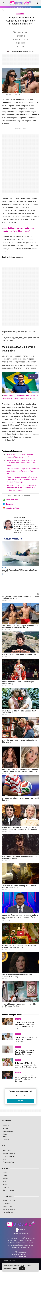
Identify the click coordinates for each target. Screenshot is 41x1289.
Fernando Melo (16, 51)
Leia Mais (15, 1268)
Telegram (9, 504)
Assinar (20, 1101)
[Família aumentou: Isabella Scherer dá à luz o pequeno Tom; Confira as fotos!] (7, 1049)
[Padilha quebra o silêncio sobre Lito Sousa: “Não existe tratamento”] (7, 1036)
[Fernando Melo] (8, 51)
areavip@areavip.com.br (20, 1254)
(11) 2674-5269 (20, 1257)
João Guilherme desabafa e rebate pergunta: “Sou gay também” (19, 456)
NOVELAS (4, 1146)
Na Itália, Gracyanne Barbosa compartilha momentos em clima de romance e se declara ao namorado (22, 487)
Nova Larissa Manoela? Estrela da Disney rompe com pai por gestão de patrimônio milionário (26, 1079)
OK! (22, 1268)
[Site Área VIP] (20, 3)
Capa (3, 10)
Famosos (8, 10)
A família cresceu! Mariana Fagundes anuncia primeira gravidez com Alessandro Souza (24, 1025)
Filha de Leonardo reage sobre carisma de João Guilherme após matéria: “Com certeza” (22, 471)
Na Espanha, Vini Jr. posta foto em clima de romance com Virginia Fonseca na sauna (21, 462)
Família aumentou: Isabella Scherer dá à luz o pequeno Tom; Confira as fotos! (24, 1052)
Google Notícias (12, 508)
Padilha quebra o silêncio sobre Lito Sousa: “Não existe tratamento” (26, 1039)
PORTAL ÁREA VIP (7, 1196)
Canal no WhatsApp (14, 500)
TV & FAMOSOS (6, 1120)
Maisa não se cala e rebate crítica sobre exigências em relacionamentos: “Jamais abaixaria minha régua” (21, 479)
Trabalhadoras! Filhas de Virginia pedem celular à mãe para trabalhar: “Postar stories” (26, 1065)
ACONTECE (5, 1168)
